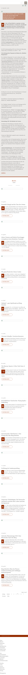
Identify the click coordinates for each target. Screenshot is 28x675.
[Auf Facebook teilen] (23, 6)
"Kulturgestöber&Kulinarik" (6, 147)
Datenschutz (2, 669)
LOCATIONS (2, 650)
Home (1, 640)
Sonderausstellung (9, 42)
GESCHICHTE (3, 654)
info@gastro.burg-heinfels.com (8, 628)
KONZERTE (2, 647)
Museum (1, 641)
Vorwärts (4, 596)
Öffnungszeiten (3, 673)
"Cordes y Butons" (20, 109)
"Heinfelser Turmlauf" (5, 80)
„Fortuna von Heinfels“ (5, 126)
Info (1, 653)
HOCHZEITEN (3, 646)
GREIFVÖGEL (3, 649)
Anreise (1, 666)
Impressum (2, 667)
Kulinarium (2, 643)
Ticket (1, 664)
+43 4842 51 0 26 (5, 625)
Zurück (3, 173)
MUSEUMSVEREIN (4, 656)
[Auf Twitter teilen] (25, 6)
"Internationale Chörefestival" (7, 61)
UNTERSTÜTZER (3, 660)
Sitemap (1, 670)
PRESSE (1, 659)
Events (1, 644)
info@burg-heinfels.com (6, 627)
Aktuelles (2, 663)
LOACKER (2, 657)
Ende (8, 596)
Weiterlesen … (5, 215)
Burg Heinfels (7, 2)
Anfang (3, 594)
